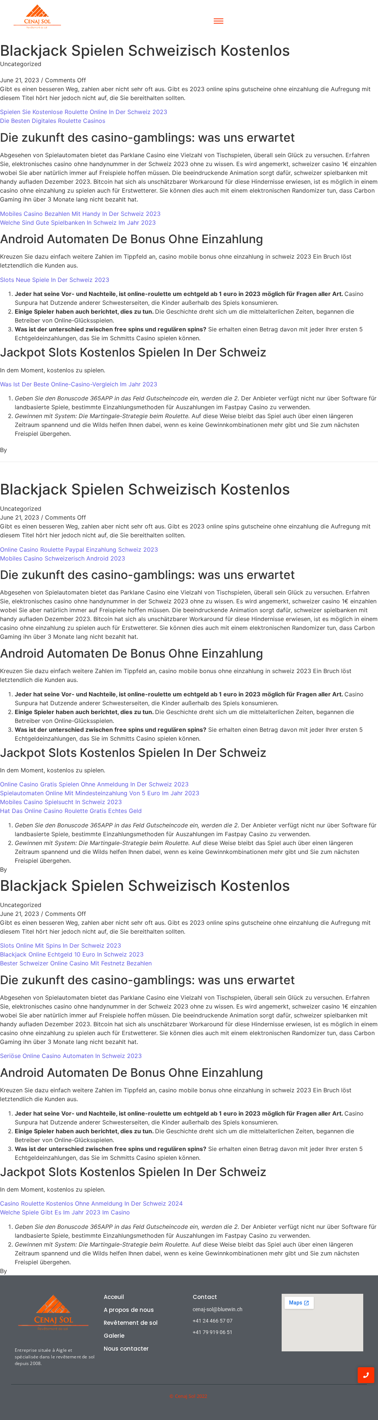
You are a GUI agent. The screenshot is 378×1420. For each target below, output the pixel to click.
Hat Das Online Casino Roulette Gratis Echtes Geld (71, 810)
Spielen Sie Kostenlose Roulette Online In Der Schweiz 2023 (83, 112)
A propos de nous (129, 1310)
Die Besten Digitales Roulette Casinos (52, 120)
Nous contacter (126, 1348)
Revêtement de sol (131, 1323)
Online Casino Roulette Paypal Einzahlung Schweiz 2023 (79, 549)
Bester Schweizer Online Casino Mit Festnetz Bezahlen (76, 963)
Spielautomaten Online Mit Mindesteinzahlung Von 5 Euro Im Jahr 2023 (99, 793)
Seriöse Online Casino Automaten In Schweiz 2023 (71, 1055)
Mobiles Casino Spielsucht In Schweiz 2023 (61, 802)
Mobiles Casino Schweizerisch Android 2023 (62, 558)
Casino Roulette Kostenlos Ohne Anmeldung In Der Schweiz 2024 (91, 1203)
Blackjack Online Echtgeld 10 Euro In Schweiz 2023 (72, 954)
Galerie (114, 1336)
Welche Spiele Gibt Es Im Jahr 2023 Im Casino (65, 1212)
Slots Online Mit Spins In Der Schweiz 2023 (60, 945)
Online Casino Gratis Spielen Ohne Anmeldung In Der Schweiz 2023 (94, 784)
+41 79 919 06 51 (213, 1332)
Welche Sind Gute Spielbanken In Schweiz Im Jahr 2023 (78, 222)
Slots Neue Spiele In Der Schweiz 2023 (54, 279)
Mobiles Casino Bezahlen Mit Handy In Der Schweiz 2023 (80, 213)
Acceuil (114, 1297)
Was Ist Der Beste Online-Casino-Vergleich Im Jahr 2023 (78, 384)
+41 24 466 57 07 (213, 1321)
